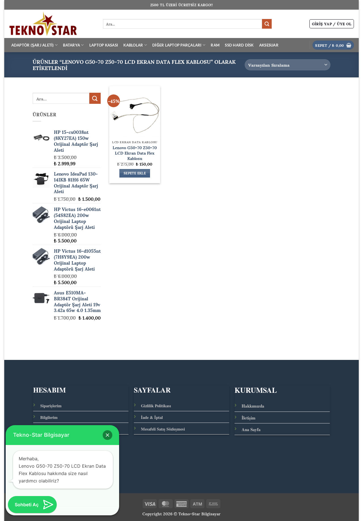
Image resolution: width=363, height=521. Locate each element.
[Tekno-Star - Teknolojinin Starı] (51, 24)
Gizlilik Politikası (156, 406)
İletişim (249, 418)
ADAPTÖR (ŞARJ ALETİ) (32, 45)
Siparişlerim (51, 406)
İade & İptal (152, 417)
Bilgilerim (49, 417)
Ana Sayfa (251, 429)
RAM (215, 45)
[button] (331, 23)
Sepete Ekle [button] (135, 173)
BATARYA (71, 45)
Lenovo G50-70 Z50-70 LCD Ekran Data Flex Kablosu (135, 153)
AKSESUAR (268, 45)
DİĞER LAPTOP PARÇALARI (177, 45)
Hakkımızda (253, 406)
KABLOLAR (133, 45)
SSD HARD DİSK (239, 45)
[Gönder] (267, 24)
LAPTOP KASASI (103, 45)
